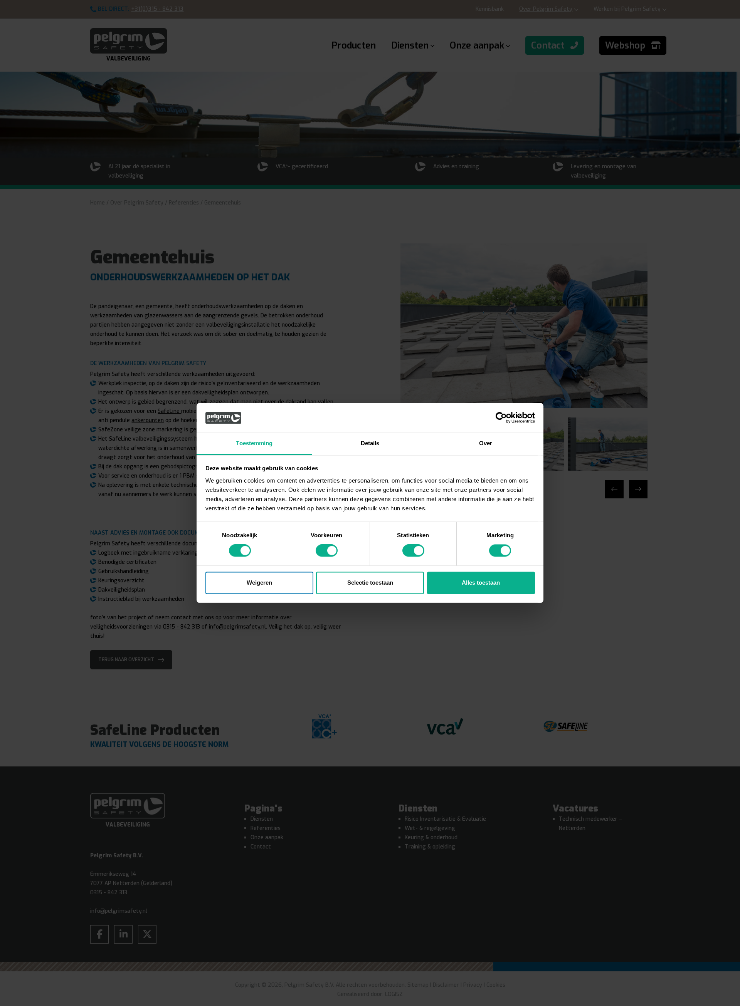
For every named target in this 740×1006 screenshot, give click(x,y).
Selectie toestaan (370, 582)
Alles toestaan (481, 582)
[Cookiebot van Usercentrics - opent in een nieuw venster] (501, 418)
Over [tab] (485, 443)
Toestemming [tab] (254, 443)
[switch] (327, 551)
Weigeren (259, 582)
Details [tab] (370, 443)
